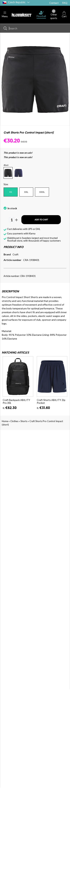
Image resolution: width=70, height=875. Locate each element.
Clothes (14, 421)
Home (5, 421)
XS (10, 192)
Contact (54, 2)
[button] (5, 14)
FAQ (64, 2)
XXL (26, 192)
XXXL (42, 192)
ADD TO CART (41, 220)
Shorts (23, 421)
